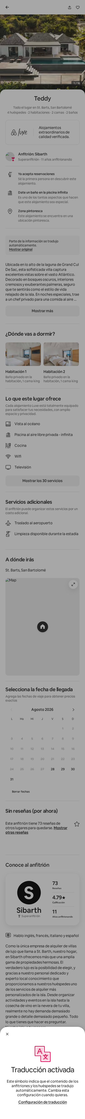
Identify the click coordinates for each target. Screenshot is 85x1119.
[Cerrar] (7, 1034)
